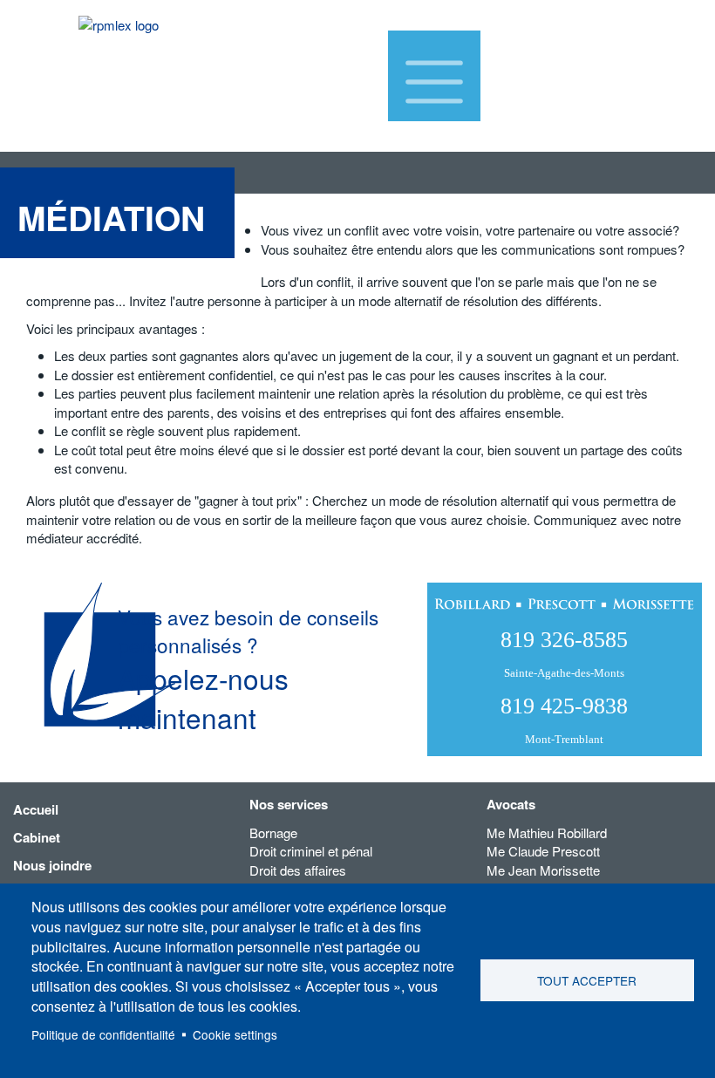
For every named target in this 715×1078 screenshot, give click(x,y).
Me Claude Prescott (543, 851)
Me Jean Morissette (543, 870)
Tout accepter (587, 980)
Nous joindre (52, 865)
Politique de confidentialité (103, 1034)
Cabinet (36, 837)
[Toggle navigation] (434, 76)
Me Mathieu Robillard (547, 832)
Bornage (273, 832)
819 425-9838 (564, 719)
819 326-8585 (564, 653)
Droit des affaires (297, 870)
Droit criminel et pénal (310, 851)
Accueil (35, 809)
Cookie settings (235, 1034)
